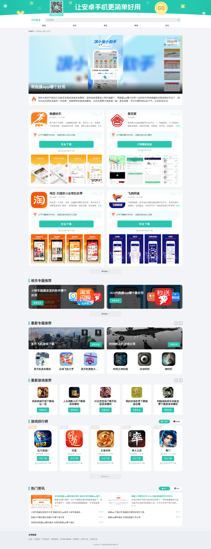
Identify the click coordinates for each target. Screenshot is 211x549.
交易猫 (37, 539)
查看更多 (37, 303)
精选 (44, 25)
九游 (30, 539)
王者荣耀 (50, 20)
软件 (75, 25)
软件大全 (84, 539)
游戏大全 (94, 539)
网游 (136, 25)
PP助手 (31, 31)
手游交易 (45, 539)
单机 (105, 25)
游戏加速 (54, 539)
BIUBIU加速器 (66, 539)
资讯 (167, 25)
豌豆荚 (76, 539)
